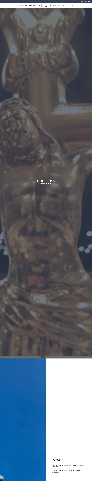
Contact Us (55, 472)
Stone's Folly (58, 357)
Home (21, 5)
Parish (85, 1)
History (47, 357)
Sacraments (58, 5)
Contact (52, 357)
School (82, 1)
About (25, 5)
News (53, 5)
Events (38, 5)
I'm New (89, 1)
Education (65, 5)
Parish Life (32, 5)
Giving (71, 5)
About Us (33, 357)
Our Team (38, 357)
